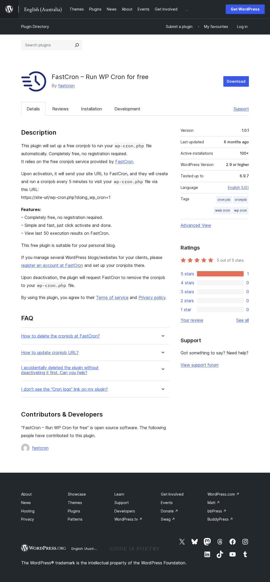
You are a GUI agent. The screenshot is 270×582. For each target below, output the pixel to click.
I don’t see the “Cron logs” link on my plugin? (64, 389)
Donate (169, 511)
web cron (222, 210)
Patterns (75, 519)
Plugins (74, 511)
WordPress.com (223, 494)
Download (236, 81)
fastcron (66, 85)
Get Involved (172, 494)
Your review (192, 320)
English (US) (238, 187)
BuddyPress (220, 519)
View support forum (200, 365)
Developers (124, 511)
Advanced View (196, 225)
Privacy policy (151, 297)
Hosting (28, 511)
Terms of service (112, 297)
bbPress (217, 511)
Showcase (77, 494)
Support (241, 108)
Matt (214, 502)
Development (127, 108)
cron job (224, 200)
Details (33, 108)
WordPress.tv (128, 519)
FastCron (124, 161)
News (26, 502)
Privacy (27, 519)
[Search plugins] (77, 45)
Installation (91, 108)
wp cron (240, 210)
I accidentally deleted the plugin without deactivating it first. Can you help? (60, 370)
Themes (75, 502)
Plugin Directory (35, 26)
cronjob (241, 200)
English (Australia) (86, 548)
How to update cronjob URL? (50, 352)
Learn (119, 494)
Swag (168, 519)
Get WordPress (245, 9)
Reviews (60, 108)
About (26, 494)
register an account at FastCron (52, 265)
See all (242, 320)
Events (167, 502)
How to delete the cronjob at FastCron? (60, 336)
